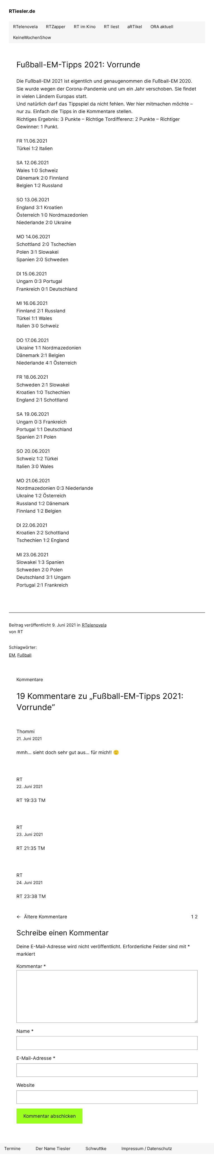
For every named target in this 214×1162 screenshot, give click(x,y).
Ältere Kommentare (41, 916)
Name (25, 1031)
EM (12, 655)
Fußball (24, 655)
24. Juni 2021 (29, 882)
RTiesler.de (22, 11)
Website (25, 1085)
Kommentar (31, 966)
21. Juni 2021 (29, 738)
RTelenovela (94, 625)
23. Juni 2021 (29, 834)
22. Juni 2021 (29, 786)
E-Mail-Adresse (35, 1058)
